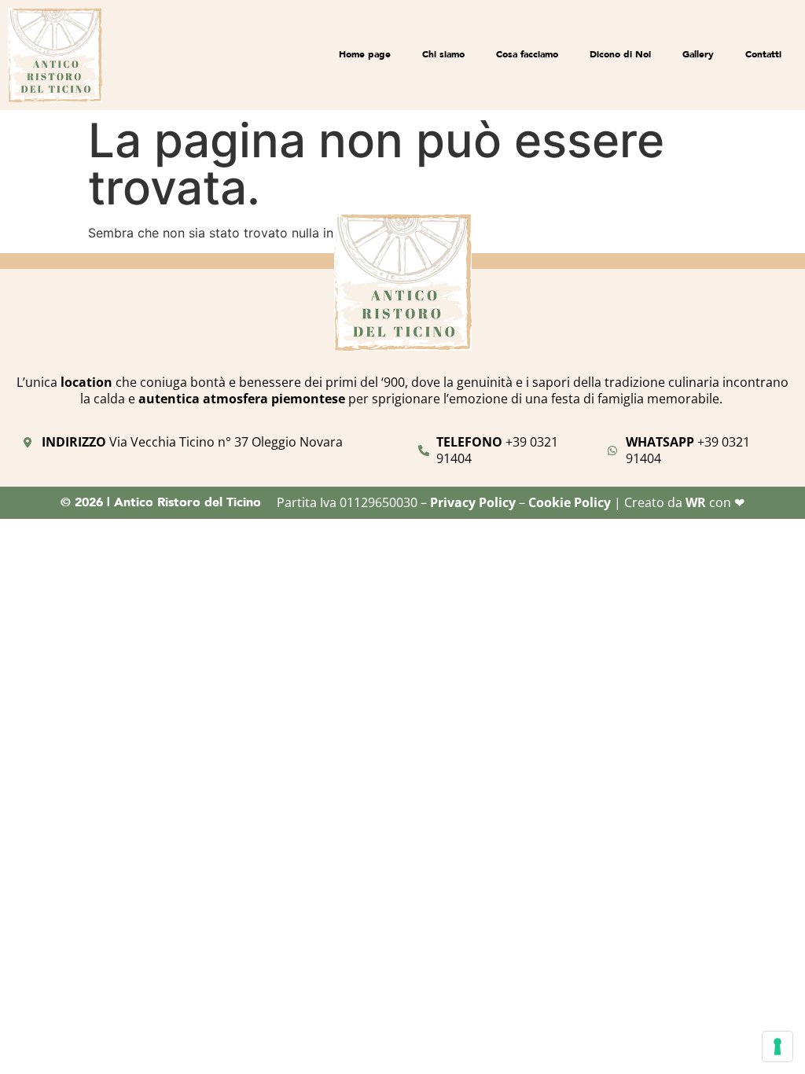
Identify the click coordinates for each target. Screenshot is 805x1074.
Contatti (763, 54)
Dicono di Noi (620, 54)
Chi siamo (443, 54)
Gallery (698, 54)
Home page (365, 54)
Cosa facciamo (527, 54)
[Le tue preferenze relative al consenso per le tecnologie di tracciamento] (777, 1046)
